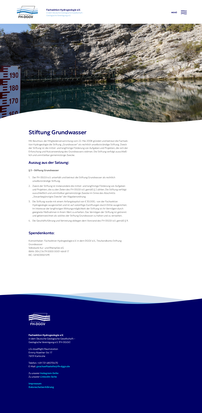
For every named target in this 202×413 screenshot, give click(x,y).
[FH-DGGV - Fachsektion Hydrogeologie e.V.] (27, 12)
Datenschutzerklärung (41, 387)
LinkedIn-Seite (48, 376)
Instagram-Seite (49, 373)
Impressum (35, 383)
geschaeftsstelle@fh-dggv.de (53, 366)
